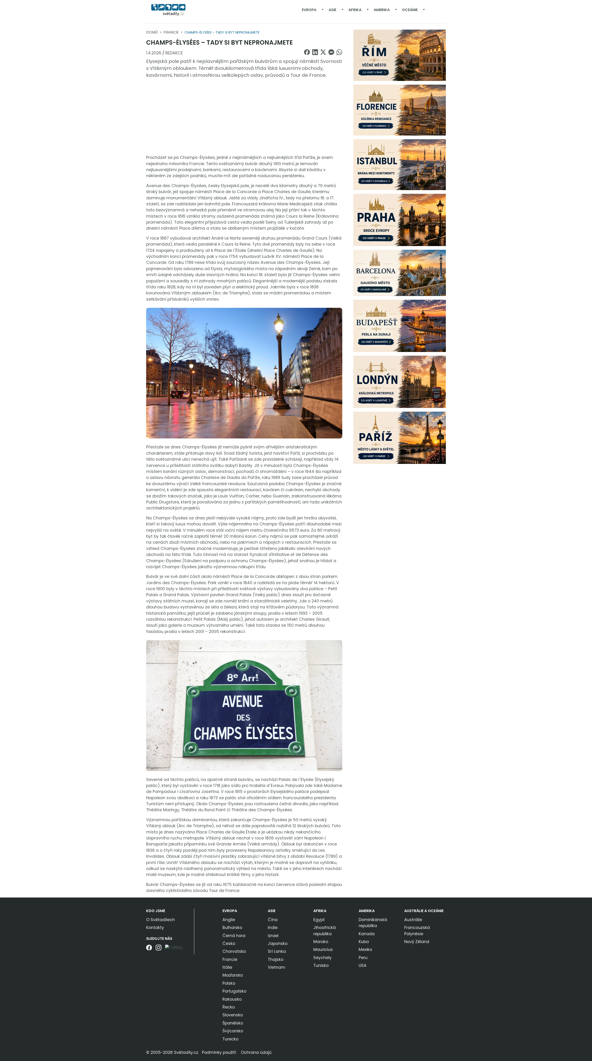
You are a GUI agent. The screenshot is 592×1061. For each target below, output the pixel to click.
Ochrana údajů (256, 1052)
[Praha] (399, 219)
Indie (273, 927)
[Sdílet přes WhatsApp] (339, 52)
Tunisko (321, 965)
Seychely (322, 957)
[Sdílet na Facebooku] (307, 52)
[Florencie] (399, 110)
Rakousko (232, 999)
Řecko (228, 1007)
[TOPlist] (173, 947)
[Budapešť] (399, 325)
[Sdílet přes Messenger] (331, 52)
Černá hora (233, 935)
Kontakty (155, 927)
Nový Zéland (416, 941)
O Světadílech (160, 919)
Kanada (367, 934)
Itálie (227, 967)
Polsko (228, 983)
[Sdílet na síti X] (323, 52)
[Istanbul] (399, 164)
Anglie (228, 919)
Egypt (319, 919)
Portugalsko (234, 991)
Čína (273, 919)
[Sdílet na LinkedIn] (315, 52)
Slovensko (232, 1015)
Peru (363, 957)
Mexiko (365, 949)
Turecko (230, 1039)
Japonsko (277, 943)
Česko (228, 943)
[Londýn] (399, 381)
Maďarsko (232, 975)
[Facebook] (149, 949)
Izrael (273, 935)
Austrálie (413, 919)
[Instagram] (158, 949)
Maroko (320, 941)
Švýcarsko (232, 1031)
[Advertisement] (244, 116)
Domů (152, 32)
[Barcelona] (399, 272)
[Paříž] (399, 437)
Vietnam (276, 967)
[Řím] (399, 55)
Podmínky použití (219, 1052)
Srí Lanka (277, 951)
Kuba (364, 941)
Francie (171, 32)
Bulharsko (232, 927)
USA (363, 965)
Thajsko (275, 959)
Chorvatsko (234, 951)
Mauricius (323, 949)
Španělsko (232, 1023)
